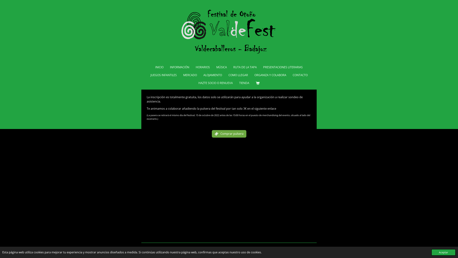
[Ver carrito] (257, 83)
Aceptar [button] (443, 252)
